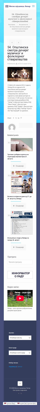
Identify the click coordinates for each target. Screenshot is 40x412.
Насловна (11, 24)
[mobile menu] (33, 6)
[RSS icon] (21, 393)
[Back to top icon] (20, 383)
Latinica (19, 366)
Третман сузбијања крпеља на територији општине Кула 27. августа (18, 157)
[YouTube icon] (19, 393)
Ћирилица (12, 366)
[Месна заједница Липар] (20, 6)
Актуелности (23, 24)
